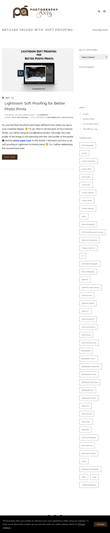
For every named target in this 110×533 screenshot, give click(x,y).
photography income (89, 374)
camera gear (86, 177)
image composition (88, 248)
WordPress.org (90, 129)
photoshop (85, 430)
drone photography (88, 224)
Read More (9, 157)
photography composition (91, 366)
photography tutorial (89, 398)
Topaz (84, 477)
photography (86, 351)
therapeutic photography (90, 469)
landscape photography (90, 264)
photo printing (87, 414)
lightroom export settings (91, 287)
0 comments (42, 115)
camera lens (86, 185)
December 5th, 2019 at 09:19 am (62, 117)
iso (83, 256)
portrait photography (89, 438)
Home (95, 30)
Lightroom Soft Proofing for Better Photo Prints (34, 106)
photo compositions (88, 327)
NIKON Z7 (85, 311)
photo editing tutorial (89, 343)
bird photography (88, 145)
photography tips (88, 390)
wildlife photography (89, 485)
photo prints (86, 422)
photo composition (88, 319)
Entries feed (88, 119)
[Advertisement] (93, 86)
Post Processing (19, 117)
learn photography (88, 272)
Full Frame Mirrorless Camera (92, 232)
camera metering (88, 193)
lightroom (85, 280)
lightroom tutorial (88, 303)
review (84, 461)
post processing (87, 445)
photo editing (86, 335)
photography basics (89, 359)
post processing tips (89, 453)
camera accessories (88, 161)
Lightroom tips (87, 295)
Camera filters (87, 169)
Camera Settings (88, 208)
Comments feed (90, 124)
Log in (86, 114)
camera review (87, 201)
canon (84, 216)
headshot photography (90, 240)
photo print (85, 406)
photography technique (90, 382)
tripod (95, 477)
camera (84, 153)
